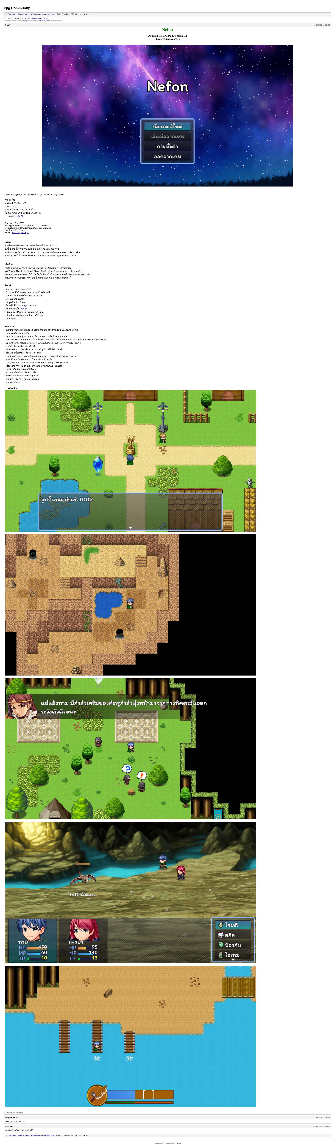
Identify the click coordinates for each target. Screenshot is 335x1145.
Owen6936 (8, 25)
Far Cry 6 (25, 232)
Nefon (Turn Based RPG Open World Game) (31, 18)
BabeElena (9, 1127)
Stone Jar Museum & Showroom (29, 14)
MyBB (163, 1143)
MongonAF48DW (11, 1118)
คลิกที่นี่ (19, 216)
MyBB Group (177, 1143)
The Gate (15, 232)
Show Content (10, 1113)
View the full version (44, 20)
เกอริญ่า (23, 309)
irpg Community (17, 8)
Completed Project (48, 14)
